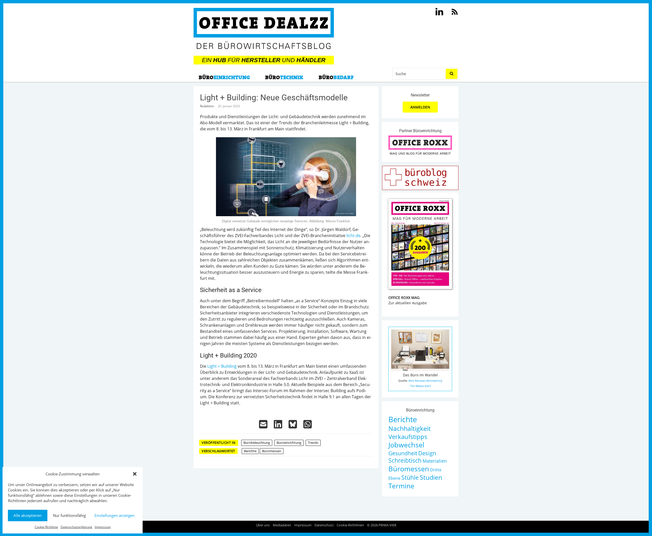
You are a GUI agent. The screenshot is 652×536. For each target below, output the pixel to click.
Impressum (103, 527)
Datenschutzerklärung (76, 527)
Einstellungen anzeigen (114, 515)
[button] (134, 473)
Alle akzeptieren (27, 515)
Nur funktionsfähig (69, 515)
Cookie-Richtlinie (46, 527)
